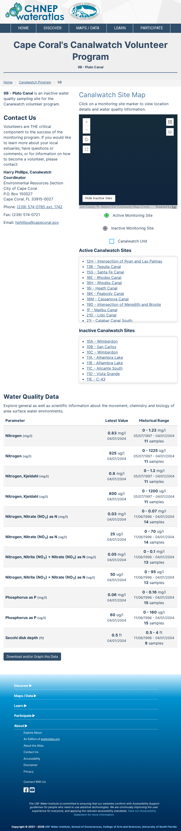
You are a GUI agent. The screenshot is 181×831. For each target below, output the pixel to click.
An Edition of (42, 739)
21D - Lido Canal (101, 315)
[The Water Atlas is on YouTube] (32, 791)
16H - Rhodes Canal (104, 282)
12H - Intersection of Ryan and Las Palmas (124, 261)
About (19, 726)
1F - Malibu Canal (101, 309)
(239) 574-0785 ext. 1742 (39, 206)
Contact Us (31, 752)
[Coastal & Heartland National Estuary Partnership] (84, 11)
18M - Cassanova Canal (107, 299)
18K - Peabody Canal (105, 293)
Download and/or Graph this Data (32, 656)
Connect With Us (35, 781)
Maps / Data (23, 696)
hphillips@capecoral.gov (37, 222)
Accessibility (32, 758)
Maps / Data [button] (87, 28)
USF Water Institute (57, 826)
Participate (23, 716)
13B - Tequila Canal (103, 266)
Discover (21, 686)
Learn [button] (120, 28)
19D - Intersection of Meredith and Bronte (123, 304)
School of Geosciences (86, 826)
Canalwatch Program (35, 82)
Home (23, 28)
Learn (18, 706)
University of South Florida (159, 826)
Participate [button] (151, 28)
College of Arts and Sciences (121, 826)
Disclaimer (30, 765)
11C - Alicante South (104, 368)
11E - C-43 (95, 379)
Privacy (29, 771)
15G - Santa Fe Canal (105, 272)
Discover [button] (53, 28)
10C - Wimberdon (102, 352)
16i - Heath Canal (101, 288)
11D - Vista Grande (103, 373)
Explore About (33, 732)
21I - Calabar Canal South (109, 320)
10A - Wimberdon (102, 341)
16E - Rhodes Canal (103, 277)
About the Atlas (34, 745)
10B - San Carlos (101, 346)
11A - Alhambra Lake (104, 357)
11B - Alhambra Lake (104, 362)
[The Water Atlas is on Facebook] (26, 791)
